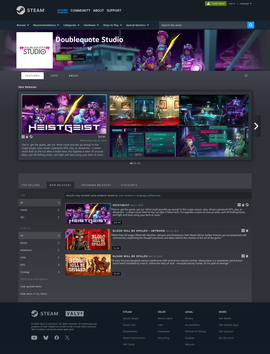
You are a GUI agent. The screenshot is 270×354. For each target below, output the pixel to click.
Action (39, 242)
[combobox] (203, 25)
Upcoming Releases (96, 185)
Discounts (129, 185)
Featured (32, 75)
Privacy (189, 318)
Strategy (39, 272)
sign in (231, 3)
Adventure (39, 250)
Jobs (160, 324)
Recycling (163, 337)
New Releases (60, 185)
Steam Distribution (134, 337)
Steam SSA (129, 324)
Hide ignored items (31, 286)
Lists (54, 75)
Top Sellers (30, 185)
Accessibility (192, 324)
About (98, 10)
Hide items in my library (33, 293)
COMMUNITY (80, 10)
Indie (39, 257)
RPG (39, 264)
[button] (23, 25)
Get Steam (225, 318)
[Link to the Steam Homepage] (30, 13)
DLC (39, 217)
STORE (62, 10)
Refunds (190, 344)
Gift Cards (129, 344)
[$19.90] (88, 213)
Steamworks (130, 331)
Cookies (189, 337)
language (244, 3)
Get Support (226, 331)
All (39, 202)
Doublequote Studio (89, 39)
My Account (226, 337)
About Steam (131, 318)
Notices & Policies (195, 331)
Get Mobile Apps (229, 324)
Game (39, 209)
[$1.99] (88, 239)
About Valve (165, 318)
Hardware (163, 331)
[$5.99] (88, 264)
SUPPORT (114, 10)
